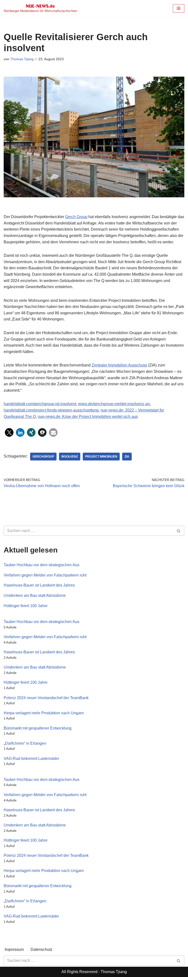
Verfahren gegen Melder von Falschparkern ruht (45, 575)
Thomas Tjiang (22, 59)
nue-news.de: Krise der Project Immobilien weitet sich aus (88, 416)
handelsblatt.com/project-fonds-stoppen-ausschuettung (51, 410)
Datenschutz (41, 949)
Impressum (14, 949)
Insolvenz (69, 456)
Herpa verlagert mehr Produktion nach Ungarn (44, 713)
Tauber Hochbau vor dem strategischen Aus (41, 565)
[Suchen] (178, 531)
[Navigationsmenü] (178, 8)
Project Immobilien (101, 456)
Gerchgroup (43, 456)
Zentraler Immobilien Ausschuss (119, 365)
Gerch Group (76, 217)
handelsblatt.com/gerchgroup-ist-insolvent (40, 404)
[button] (9, 432)
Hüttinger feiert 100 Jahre (25, 606)
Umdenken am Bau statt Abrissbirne (35, 595)
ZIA (127, 456)
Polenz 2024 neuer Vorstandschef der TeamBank (46, 698)
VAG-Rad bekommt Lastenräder (31, 758)
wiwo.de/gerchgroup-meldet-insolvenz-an (114, 404)
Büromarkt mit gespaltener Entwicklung (37, 728)
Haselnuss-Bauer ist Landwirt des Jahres (39, 585)
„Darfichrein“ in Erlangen (25, 743)
